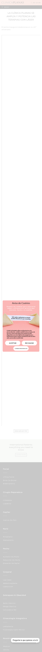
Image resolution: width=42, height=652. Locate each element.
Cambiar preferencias (21, 348)
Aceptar (12, 343)
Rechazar (29, 343)
